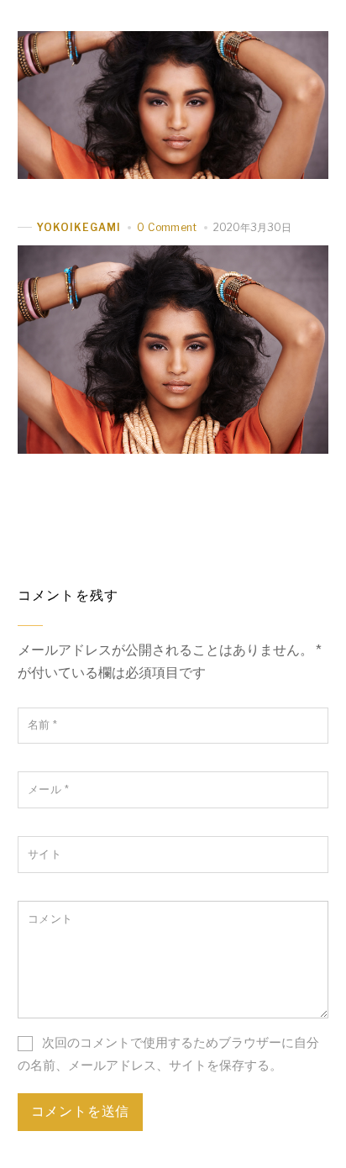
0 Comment (167, 227)
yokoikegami (79, 227)
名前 (43, 724)
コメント (50, 919)
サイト (45, 854)
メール (49, 789)
